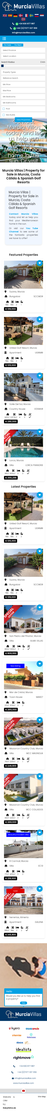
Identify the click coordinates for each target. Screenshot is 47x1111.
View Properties (23, 119)
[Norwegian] (23, 19)
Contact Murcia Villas (23, 213)
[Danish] (21, 15)
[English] (5, 15)
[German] (15, 15)
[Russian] (36, 15)
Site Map (42, 1096)
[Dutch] (42, 15)
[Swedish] (31, 15)
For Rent (18, 45)
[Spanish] (10, 15)
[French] (26, 15)
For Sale (7, 45)
